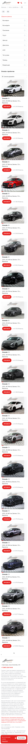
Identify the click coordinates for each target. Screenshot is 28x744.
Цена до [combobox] (5, 40)
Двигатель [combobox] (6, 45)
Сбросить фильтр (6, 16)
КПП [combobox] (4, 50)
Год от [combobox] (4, 35)
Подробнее (5, 741)
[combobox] (15, 76)
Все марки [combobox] (6, 20)
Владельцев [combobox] (6, 65)
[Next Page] (1, 654)
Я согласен (21, 738)
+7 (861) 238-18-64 (7, 667)
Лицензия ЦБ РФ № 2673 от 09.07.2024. (11, 714)
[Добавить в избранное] (18, 3)
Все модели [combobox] (6, 25)
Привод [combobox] (5, 60)
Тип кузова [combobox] (6, 55)
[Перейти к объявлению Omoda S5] (14, 88)
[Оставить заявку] (21, 2)
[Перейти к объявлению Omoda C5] (14, 341)
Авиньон (3, 7)
